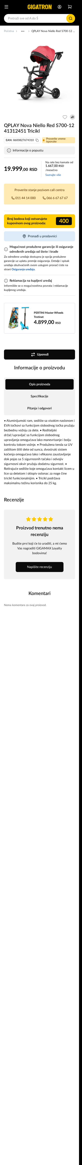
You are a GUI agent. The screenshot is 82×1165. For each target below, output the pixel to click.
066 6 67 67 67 (57, 198)
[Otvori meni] (6, 7)
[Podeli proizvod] (72, 117)
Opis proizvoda (39, 384)
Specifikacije (39, 396)
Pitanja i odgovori (39, 408)
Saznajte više (53, 175)
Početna (9, 31)
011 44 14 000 (25, 198)
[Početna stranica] (40, 6)
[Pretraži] (70, 18)
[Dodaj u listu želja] (64, 117)
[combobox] (39, 18)
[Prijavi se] (59, 6)
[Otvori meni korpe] (70, 7)
